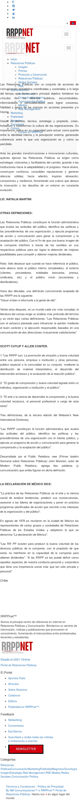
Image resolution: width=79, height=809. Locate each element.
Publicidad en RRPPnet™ (23, 707)
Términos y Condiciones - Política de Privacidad (35, 786)
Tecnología (70, 769)
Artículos (13, 684)
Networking (15, 720)
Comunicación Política (24, 776)
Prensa (22, 71)
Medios (56, 773)
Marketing (34, 769)
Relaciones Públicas (23, 63)
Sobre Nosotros (17, 689)
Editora (12, 701)
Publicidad (46, 769)
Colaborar (14, 695)
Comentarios (16, 725)
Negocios (58, 769)
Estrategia (16, 773)
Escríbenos (15, 731)
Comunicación (19, 769)
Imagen (23, 67)
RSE (48, 773)
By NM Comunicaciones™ (22, 790)
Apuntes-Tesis (16, 678)
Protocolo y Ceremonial (32, 74)
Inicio (14, 59)
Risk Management (34, 773)
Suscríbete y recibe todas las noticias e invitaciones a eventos (30, 739)
